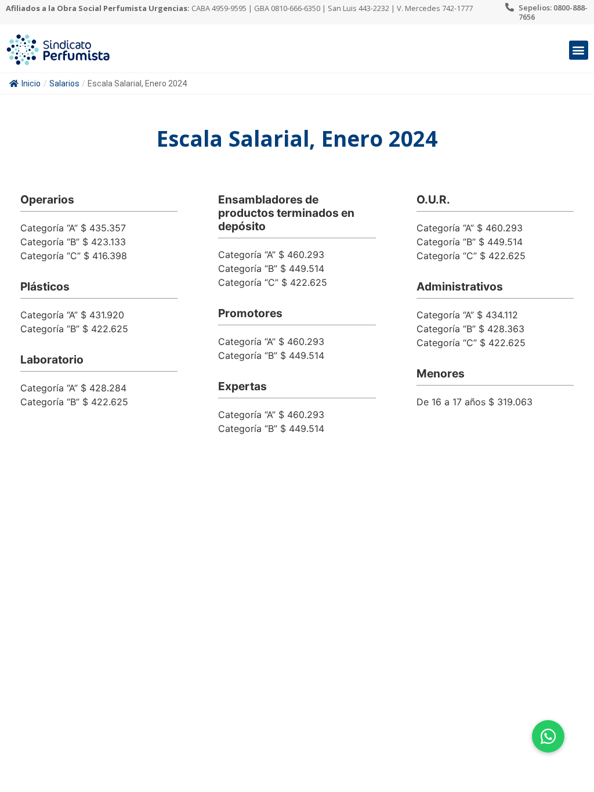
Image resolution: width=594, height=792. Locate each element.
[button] (578, 50)
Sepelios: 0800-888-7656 (553, 12)
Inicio (31, 83)
